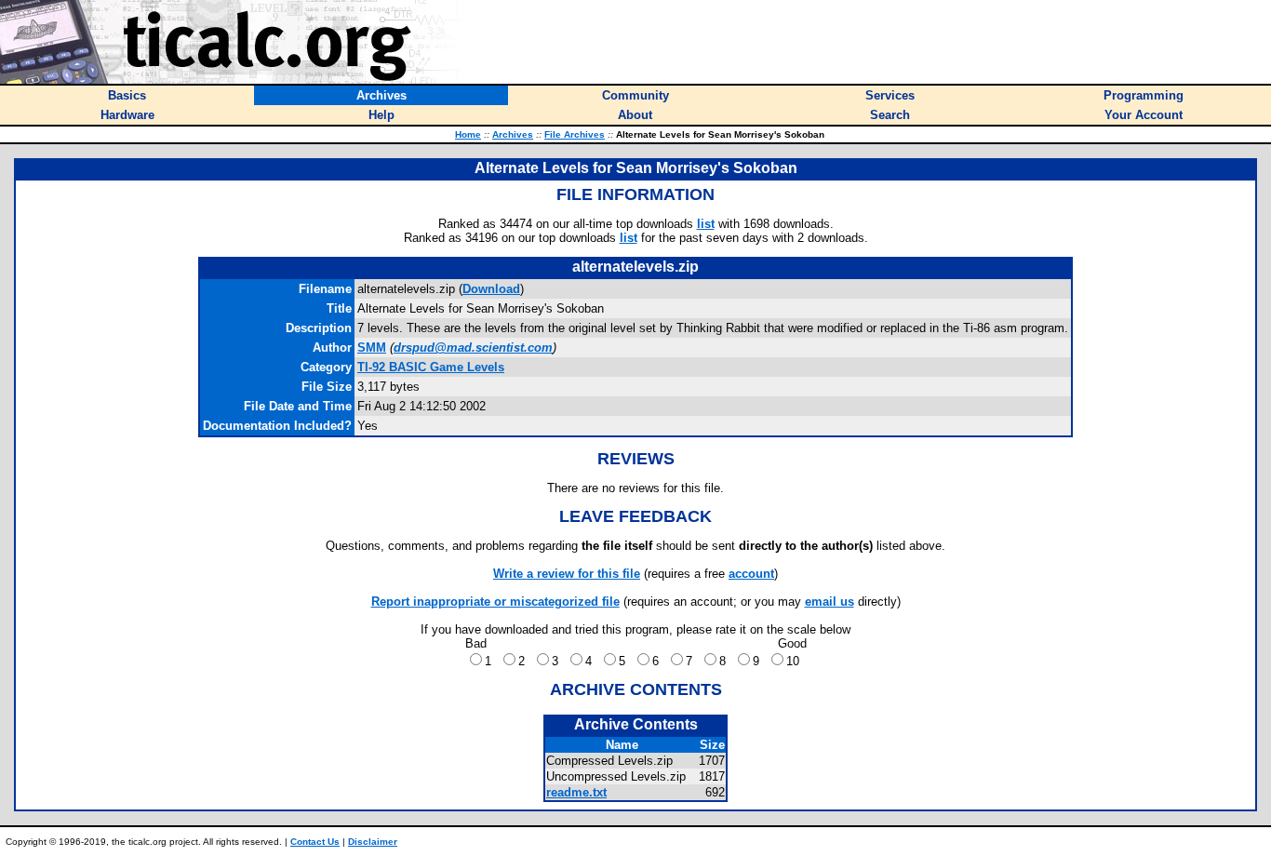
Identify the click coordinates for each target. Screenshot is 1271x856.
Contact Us (315, 841)
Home (468, 134)
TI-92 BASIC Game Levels (430, 367)
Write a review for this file (566, 574)
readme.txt (576, 792)
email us (829, 602)
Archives (512, 134)
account (751, 574)
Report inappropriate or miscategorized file (495, 602)
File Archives (574, 134)
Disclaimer (372, 841)
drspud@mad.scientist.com (473, 347)
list (706, 224)
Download (491, 289)
